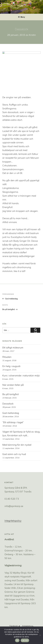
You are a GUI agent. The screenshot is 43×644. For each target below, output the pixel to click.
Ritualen (6, 356)
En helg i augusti (11, 366)
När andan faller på (13, 384)
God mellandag (10, 413)
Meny (23, 17)
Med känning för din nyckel (16, 444)
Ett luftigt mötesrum (13, 347)
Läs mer (25, 640)
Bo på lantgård (10, 394)
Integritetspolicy (13, 520)
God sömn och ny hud (14, 454)
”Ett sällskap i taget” (13, 422)
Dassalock (7, 403)
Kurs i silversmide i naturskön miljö (21, 375)
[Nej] (40, 635)
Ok (17, 640)
